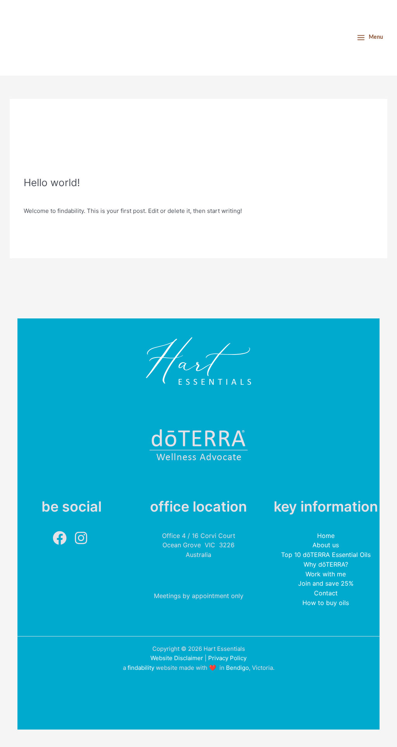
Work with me (326, 574)
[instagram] (82, 538)
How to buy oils (325, 603)
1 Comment (39, 195)
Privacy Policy (227, 658)
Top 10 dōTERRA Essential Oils (326, 555)
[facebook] (62, 538)
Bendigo (237, 667)
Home (326, 536)
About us (325, 545)
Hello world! (52, 182)
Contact (326, 593)
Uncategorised (80, 195)
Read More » (41, 229)
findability (141, 667)
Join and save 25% (326, 583)
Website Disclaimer (176, 658)
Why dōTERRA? (326, 564)
